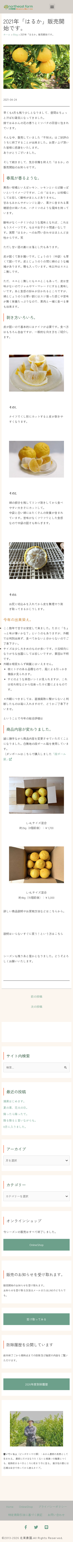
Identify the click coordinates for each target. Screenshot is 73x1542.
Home (9, 1506)
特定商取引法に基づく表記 (25, 1515)
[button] (52, 7)
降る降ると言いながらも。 (20, 1120)
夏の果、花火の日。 (16, 1107)
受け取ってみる (36, 1319)
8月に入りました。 (15, 1127)
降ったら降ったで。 (16, 1114)
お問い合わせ (56, 1515)
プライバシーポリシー (52, 1506)
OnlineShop (36, 1245)
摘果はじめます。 (14, 1101)
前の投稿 (36, 996)
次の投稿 (36, 1006)
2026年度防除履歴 (36, 1384)
